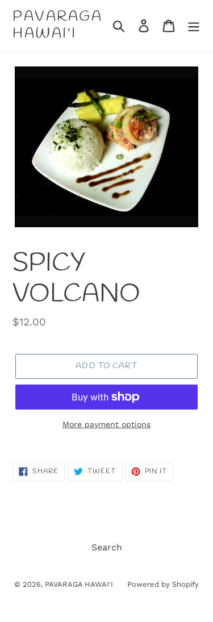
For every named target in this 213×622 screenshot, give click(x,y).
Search (106, 547)
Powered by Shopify (163, 584)
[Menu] (193, 26)
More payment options (106, 424)
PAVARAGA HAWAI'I (57, 26)
